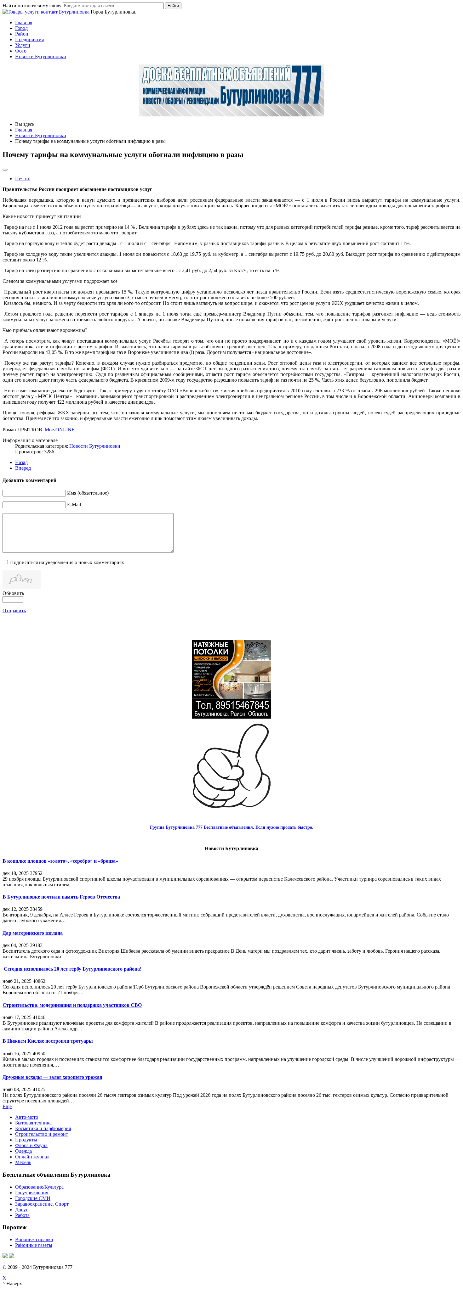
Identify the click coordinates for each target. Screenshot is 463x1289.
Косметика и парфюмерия (43, 1128)
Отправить (14, 610)
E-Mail (74, 504)
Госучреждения (31, 1192)
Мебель (23, 1162)
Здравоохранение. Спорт (42, 1204)
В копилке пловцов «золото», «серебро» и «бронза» (60, 861)
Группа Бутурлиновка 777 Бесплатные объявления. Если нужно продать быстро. (231, 827)
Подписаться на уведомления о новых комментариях (67, 562)
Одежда (23, 1151)
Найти (173, 5)
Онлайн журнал (32, 1156)
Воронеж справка (34, 1239)
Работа (22, 1215)
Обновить (13, 593)
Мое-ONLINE (60, 429)
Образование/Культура (39, 1187)
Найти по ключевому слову (32, 5)
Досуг (21, 1209)
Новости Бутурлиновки (40, 56)
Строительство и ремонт (41, 1134)
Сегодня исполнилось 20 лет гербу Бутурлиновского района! (72, 969)
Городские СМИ (32, 1198)
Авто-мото (26, 1117)
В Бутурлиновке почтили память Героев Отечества (61, 896)
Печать (22, 178)
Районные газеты (33, 1245)
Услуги (22, 45)
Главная (23, 22)
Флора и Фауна (31, 1145)
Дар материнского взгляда (33, 933)
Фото (20, 50)
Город (21, 28)
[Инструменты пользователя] (5, 170)
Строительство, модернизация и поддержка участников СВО (72, 1005)
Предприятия (29, 39)
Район (21, 33)
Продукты (26, 1139)
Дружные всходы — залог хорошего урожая (52, 1077)
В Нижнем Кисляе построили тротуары (48, 1041)
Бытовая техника (33, 1122)
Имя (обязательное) (88, 493)
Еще (7, 1106)
